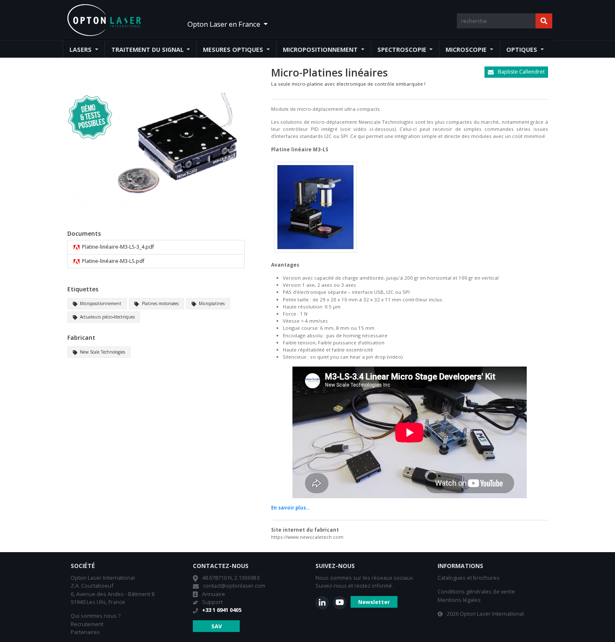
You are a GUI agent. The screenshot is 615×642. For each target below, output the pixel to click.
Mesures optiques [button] (234, 50)
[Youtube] (339, 602)
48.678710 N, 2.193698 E (231, 577)
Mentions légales (459, 600)
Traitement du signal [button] (148, 50)
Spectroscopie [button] (402, 50)
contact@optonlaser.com (234, 585)
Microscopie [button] (467, 50)
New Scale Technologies (102, 352)
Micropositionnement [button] (321, 50)
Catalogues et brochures (469, 577)
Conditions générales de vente (476, 591)
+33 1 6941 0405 (221, 610)
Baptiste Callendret (521, 71)
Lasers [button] (81, 50)
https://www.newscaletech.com (307, 537)
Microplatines (211, 303)
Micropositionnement (100, 303)
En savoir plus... (290, 507)
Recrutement (87, 624)
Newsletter (374, 602)
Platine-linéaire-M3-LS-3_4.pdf (117, 246)
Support (212, 602)
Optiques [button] (522, 50)
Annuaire (213, 594)
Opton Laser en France (224, 24)
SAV (216, 626)
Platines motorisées (160, 303)
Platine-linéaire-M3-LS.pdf (112, 261)
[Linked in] (322, 602)
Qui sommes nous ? (95, 615)
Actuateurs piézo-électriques (107, 317)
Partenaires (85, 632)
